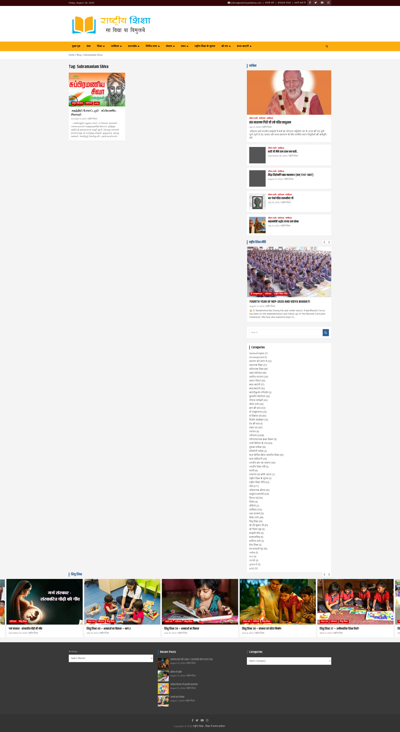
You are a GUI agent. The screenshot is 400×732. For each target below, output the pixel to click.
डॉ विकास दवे (255, 416)
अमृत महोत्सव (77, 103)
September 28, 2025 (277, 156)
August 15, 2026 (177, 663)
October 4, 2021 (78, 119)
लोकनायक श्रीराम (257, 490)
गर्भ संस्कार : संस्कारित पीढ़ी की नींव (25, 628)
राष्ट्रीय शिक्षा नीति (257, 242)
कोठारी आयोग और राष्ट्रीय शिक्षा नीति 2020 (320, 301)
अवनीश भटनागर (256, 377)
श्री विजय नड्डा (255, 529)
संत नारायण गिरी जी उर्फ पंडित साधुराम (270, 122)
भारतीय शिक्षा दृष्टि (257, 467)
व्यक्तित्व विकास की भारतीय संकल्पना (184, 685)
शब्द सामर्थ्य (254, 514)
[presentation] (324, 242)
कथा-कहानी (243, 46)
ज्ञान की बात (255, 408)
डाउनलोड (132, 46)
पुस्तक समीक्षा (255, 447)
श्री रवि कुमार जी (256, 525)
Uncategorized (256, 357)
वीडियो (252, 506)
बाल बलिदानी (255, 459)
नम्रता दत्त (253, 428)
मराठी (252, 471)
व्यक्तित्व (115, 46)
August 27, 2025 (275, 179)
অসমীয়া (252, 553)
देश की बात (254, 424)
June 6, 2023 (247, 633)
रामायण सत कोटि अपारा (260, 475)
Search (326, 332)
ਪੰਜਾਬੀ (252, 561)
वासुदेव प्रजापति (256, 494)
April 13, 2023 (326, 633)
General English (256, 353)
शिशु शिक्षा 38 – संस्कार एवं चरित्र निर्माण (261, 628)
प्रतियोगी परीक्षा (256, 451)
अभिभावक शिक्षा (256, 369)
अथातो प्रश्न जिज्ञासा (177, 697)
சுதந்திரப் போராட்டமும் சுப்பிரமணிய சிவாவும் (93, 112)
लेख (89, 46)
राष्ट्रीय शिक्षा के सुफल (205, 46)
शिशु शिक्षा (253, 521)
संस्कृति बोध (254, 533)
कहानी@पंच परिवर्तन (258, 392)
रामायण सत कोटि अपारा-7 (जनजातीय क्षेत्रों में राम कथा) (191, 659)
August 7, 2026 (177, 701)
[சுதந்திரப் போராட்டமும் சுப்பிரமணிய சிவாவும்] (97, 90)
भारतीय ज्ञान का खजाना (260, 463)
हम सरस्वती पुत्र (256, 549)
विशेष (251, 502)
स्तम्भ (183, 46)
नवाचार (252, 432)
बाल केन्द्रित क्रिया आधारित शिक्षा (264, 455)
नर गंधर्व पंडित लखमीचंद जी (280, 198)
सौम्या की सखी (176, 672)
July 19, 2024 (303, 306)
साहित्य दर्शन (255, 541)
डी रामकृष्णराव (256, 412)
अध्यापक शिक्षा (256, 365)
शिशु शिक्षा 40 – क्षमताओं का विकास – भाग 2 (109, 628)
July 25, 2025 (274, 202)
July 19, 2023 (92, 633)
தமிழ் (97, 103)
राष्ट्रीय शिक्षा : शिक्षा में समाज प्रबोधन (209, 726)
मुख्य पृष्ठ (76, 46)
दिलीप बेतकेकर (256, 420)
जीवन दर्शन (253, 118)
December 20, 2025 (18, 633)
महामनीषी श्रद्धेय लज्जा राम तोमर (283, 221)
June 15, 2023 (170, 633)
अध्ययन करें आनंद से (258, 361)
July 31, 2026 (254, 127)
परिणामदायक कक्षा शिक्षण (261, 439)
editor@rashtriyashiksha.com (245, 3)
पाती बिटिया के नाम (258, 443)
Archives (73, 651)
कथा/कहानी (254, 389)
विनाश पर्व (253, 498)
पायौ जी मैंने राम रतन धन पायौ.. (283, 151)
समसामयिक (254, 537)
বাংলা (251, 557)
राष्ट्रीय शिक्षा (92, 119)
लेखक (169, 46)
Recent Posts (168, 652)
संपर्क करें (269, 3)
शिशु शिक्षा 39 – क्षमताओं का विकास (181, 628)
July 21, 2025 (273, 226)
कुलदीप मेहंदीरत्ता (257, 396)
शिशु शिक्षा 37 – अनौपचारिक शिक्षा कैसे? (339, 628)
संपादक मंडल (284, 3)
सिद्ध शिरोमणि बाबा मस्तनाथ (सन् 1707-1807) (290, 175)
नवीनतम (88, 103)
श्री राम (224, 46)
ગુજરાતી (253, 564)
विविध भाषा (151, 46)
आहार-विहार (255, 381)
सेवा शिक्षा (253, 545)
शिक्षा (99, 46)
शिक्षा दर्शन (254, 518)
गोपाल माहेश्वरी (256, 400)
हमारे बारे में (300, 3)
